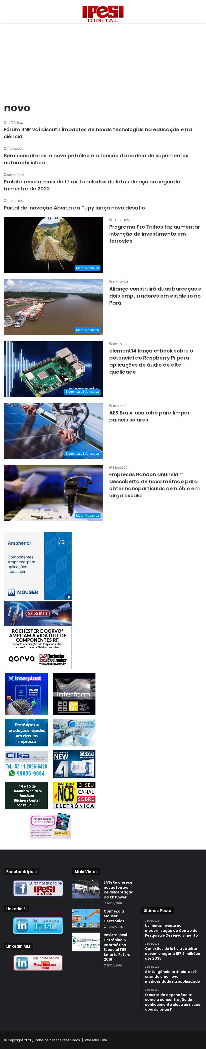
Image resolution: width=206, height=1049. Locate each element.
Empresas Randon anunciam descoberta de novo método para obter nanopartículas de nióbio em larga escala (154, 485)
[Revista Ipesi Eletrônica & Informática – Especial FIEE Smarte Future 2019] (86, 942)
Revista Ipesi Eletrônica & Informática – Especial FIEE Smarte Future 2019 (117, 947)
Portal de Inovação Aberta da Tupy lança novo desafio (74, 207)
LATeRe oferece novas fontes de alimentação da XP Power (118, 890)
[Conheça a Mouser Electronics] (86, 918)
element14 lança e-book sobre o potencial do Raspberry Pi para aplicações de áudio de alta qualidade (151, 361)
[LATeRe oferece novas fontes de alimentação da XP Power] (86, 889)
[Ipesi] (103, 13)
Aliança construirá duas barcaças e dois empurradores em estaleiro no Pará (155, 295)
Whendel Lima (96, 1040)
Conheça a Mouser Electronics (114, 916)
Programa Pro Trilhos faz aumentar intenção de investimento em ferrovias (154, 233)
